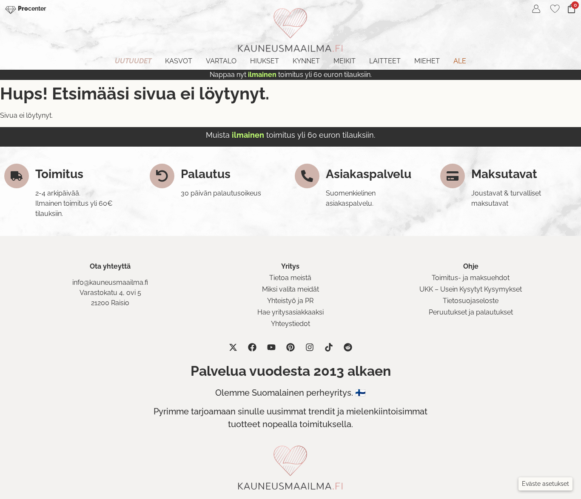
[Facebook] (252, 347)
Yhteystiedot (290, 324)
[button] (545, 483)
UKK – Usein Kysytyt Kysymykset (470, 289)
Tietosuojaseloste (470, 301)
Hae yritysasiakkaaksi (290, 312)
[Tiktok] (328, 347)
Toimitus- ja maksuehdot (471, 278)
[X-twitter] (233, 347)
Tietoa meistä (290, 278)
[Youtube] (271, 347)
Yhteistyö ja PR (290, 301)
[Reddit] (347, 347)
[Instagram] (309, 347)
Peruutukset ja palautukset (471, 312)
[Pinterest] (290, 347)
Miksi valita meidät (290, 289)
